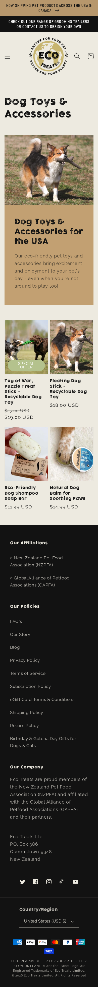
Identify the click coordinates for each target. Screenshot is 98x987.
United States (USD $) (45, 921)
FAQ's (16, 621)
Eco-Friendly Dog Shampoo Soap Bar (21, 493)
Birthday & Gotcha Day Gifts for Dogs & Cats (43, 742)
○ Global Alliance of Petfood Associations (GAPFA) (40, 581)
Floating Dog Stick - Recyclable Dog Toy (68, 389)
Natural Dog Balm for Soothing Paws (67, 493)
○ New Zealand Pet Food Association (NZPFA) (36, 561)
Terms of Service (28, 673)
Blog (15, 647)
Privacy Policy (25, 660)
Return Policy (24, 725)
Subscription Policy (30, 686)
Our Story (20, 634)
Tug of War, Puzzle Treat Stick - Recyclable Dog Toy (23, 391)
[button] (7, 56)
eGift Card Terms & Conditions (42, 699)
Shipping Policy (26, 712)
